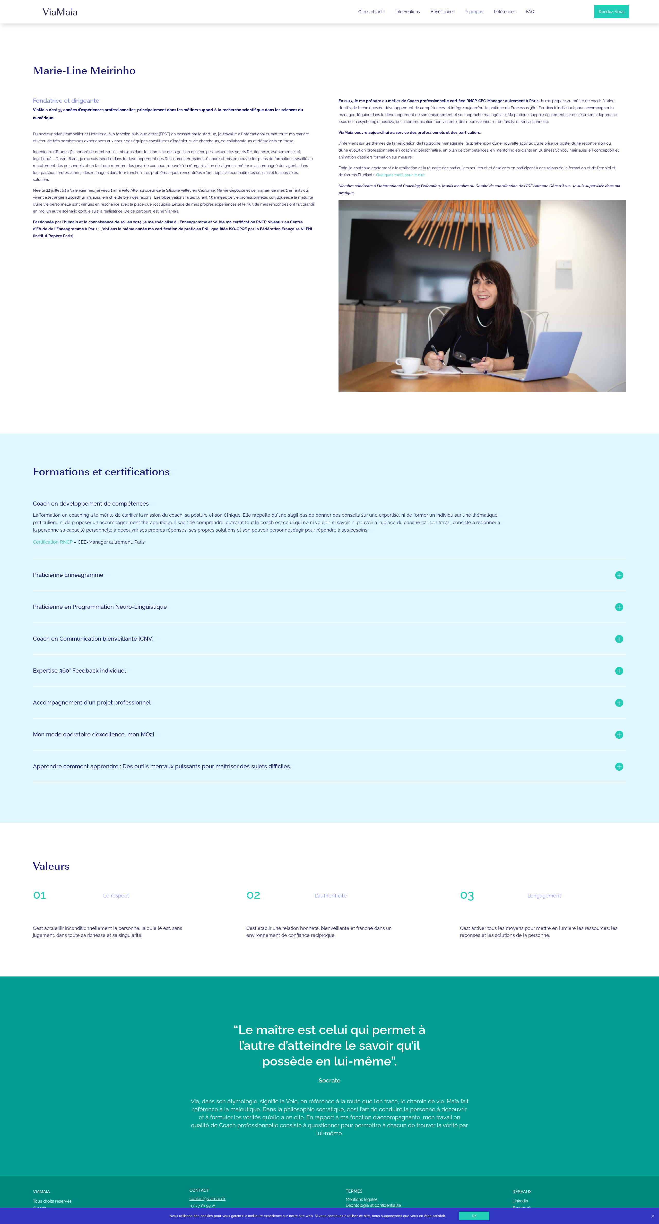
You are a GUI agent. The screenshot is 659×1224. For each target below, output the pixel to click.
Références (504, 12)
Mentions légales (362, 1199)
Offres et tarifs (371, 12)
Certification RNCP (53, 542)
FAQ (530, 12)
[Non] (652, 1216)
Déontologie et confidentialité (373, 1205)
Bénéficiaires (443, 12)
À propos (474, 12)
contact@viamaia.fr (207, 1198)
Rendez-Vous (612, 11)
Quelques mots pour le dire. (401, 175)
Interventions (407, 12)
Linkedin (520, 1201)
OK (474, 1216)
